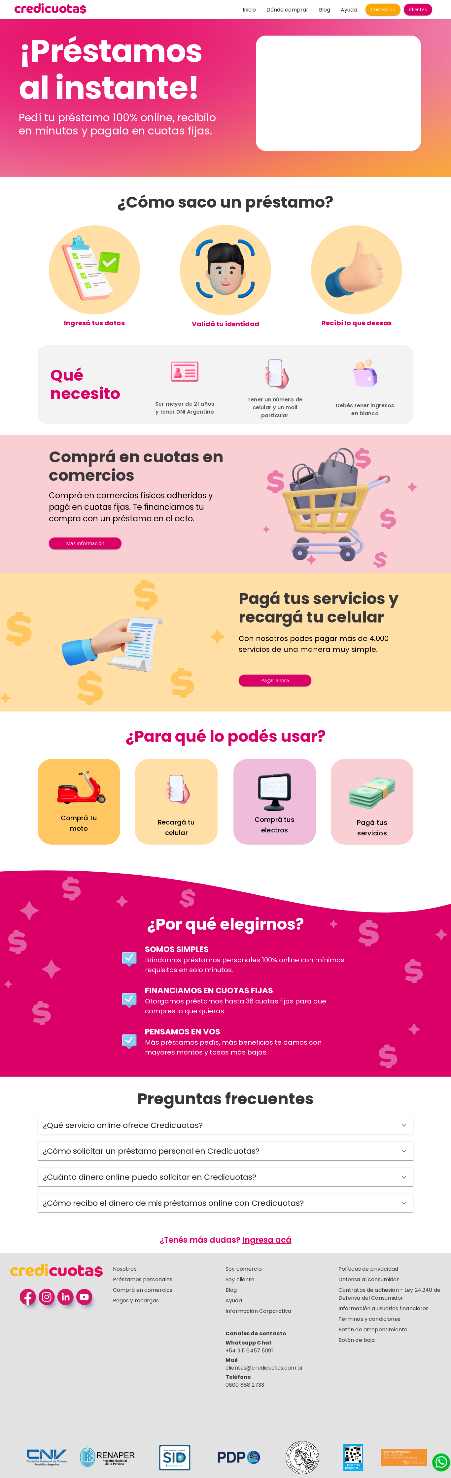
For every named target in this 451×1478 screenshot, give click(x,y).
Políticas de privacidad (368, 1269)
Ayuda (349, 10)
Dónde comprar (287, 10)
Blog (324, 10)
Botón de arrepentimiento (373, 1329)
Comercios (383, 9)
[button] (225, 1125)
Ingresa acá (267, 1239)
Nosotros (125, 1269)
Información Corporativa (258, 1311)
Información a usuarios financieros (383, 1308)
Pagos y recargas (136, 1300)
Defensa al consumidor (368, 1279)
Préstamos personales (143, 1279)
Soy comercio (244, 1269)
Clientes (418, 9)
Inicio (249, 10)
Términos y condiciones (369, 1319)
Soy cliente (240, 1279)
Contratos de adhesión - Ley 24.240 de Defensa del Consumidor (389, 1294)
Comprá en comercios (143, 1290)
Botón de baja (356, 1340)
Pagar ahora (275, 680)
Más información (85, 543)
